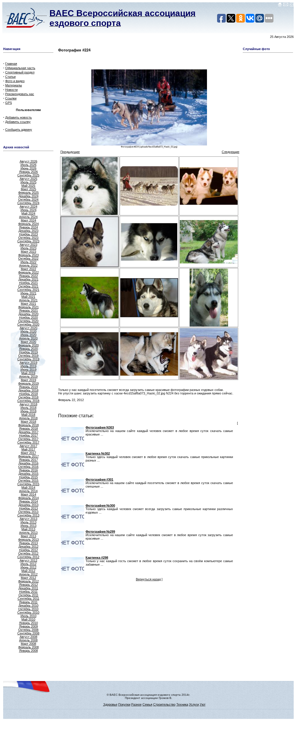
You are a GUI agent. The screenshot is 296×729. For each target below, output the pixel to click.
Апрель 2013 (28, 532)
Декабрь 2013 (28, 505)
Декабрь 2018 (28, 390)
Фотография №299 (100, 531)
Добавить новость (18, 117)
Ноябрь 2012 (28, 550)
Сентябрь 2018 (28, 401)
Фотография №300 (100, 505)
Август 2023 (28, 244)
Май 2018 (28, 414)
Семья (147, 704)
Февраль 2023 (28, 255)
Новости (11, 89)
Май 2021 (28, 296)
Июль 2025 (28, 182)
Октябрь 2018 (28, 397)
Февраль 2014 (28, 498)
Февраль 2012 (28, 581)
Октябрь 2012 (28, 553)
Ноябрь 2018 (28, 394)
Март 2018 (28, 421)
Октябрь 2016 (28, 466)
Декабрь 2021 (28, 279)
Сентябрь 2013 (28, 515)
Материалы (13, 85)
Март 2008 (28, 643)
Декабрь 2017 (28, 432)
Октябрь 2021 (28, 286)
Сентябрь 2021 (28, 289)
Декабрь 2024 (28, 196)
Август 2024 (28, 206)
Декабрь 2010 (28, 605)
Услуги (194, 704)
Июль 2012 (28, 564)
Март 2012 (28, 577)
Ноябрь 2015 (28, 477)
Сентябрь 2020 (28, 324)
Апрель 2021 (28, 300)
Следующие (230, 152)
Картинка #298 (97, 557)
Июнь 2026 (28, 168)
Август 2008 (28, 636)
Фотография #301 (99, 479)
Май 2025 (28, 185)
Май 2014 (28, 487)
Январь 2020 (28, 348)
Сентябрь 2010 (28, 612)
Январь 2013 (28, 543)
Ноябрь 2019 (28, 352)
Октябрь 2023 (28, 237)
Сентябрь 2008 (28, 633)
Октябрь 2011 (28, 595)
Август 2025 (28, 178)
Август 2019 (28, 362)
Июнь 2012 (28, 567)
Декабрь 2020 (28, 314)
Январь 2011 (28, 602)
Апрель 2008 (28, 640)
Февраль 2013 (28, 539)
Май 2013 (28, 529)
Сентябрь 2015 (28, 484)
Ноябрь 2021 (28, 283)
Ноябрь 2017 (28, 435)
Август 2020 (28, 328)
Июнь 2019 (28, 369)
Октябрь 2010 (28, 609)
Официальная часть (20, 68)
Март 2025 (28, 189)
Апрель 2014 (28, 491)
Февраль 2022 (28, 272)
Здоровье (110, 704)
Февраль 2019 (28, 383)
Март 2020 (28, 342)
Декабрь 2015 (28, 473)
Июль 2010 (28, 616)
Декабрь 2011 (28, 588)
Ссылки (10, 98)
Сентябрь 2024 (28, 203)
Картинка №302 (98, 453)
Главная (11, 63)
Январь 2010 (28, 623)
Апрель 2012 (28, 574)
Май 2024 (28, 213)
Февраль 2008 (28, 647)
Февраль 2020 (28, 345)
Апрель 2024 (28, 217)
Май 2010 (28, 619)
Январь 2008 (28, 650)
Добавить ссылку (18, 121)
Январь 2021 (28, 310)
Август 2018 (28, 404)
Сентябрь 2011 (28, 598)
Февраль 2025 (28, 192)
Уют (203, 704)
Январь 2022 (28, 276)
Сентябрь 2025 (28, 175)
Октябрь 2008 (28, 630)
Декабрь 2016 (28, 463)
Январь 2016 (28, 470)
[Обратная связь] (285, 5)
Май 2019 (28, 373)
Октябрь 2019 (28, 355)
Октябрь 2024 (28, 199)
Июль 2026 (28, 165)
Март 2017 (28, 453)
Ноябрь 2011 (28, 591)
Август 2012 (28, 560)
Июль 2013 (28, 522)
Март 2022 (28, 269)
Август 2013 (28, 519)
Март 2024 (28, 220)
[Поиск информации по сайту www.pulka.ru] (292, 5)
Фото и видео (15, 81)
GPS (8, 102)
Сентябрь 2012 (28, 557)
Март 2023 (28, 251)
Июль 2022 (28, 262)
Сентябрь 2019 (28, 359)
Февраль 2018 (28, 425)
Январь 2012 (28, 584)
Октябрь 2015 (28, 480)
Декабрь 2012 (28, 546)
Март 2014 (28, 494)
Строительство (164, 704)
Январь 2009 (28, 626)
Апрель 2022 (28, 265)
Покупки (124, 704)
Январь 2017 (28, 460)
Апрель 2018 (28, 418)
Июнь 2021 (28, 293)
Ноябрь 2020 (28, 317)
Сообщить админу (18, 129)
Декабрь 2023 (28, 230)
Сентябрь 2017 (28, 442)
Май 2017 (28, 449)
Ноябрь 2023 (28, 234)
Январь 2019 (28, 387)
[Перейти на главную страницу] (280, 5)
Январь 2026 (28, 172)
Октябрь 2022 (28, 258)
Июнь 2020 (28, 335)
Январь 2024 (28, 227)
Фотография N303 (100, 427)
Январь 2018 (28, 428)
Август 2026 (28, 161)
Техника (182, 704)
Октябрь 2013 (28, 512)
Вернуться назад (148, 579)
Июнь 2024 (28, 210)
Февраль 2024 (28, 224)
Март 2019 (28, 380)
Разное (136, 704)
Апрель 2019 (28, 376)
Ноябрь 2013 (28, 508)
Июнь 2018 (28, 411)
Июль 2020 (28, 331)
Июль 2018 (28, 407)
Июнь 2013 (28, 525)
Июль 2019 (28, 366)
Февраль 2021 (28, 307)
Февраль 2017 (28, 456)
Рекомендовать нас (19, 94)
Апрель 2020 (28, 338)
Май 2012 (28, 571)
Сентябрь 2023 (28, 241)
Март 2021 (28, 303)
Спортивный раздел (19, 72)
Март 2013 (28, 536)
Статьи (10, 76)
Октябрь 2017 (28, 439)
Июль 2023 (28, 248)
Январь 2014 (28, 501)
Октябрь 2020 (28, 321)
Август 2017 (28, 446)
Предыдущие (70, 152)
